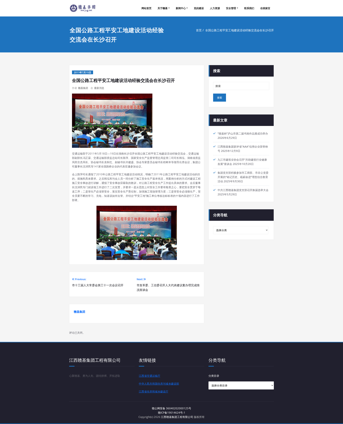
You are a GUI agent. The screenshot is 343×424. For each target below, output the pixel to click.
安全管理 (231, 8)
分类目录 (213, 375)
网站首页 (146, 8)
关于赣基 (163, 8)
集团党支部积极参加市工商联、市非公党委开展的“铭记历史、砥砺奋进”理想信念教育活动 (243, 177)
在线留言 (265, 8)
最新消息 (99, 88)
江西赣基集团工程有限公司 (177, 417)
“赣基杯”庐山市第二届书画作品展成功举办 (243, 133)
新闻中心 (181, 8)
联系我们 (249, 8)
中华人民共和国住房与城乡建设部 (159, 383)
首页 (199, 30)
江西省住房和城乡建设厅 (153, 391)
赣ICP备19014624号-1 (171, 412)
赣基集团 (83, 88)
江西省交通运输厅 (149, 375)
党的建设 (199, 8)
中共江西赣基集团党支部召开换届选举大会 (243, 190)
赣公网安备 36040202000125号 (171, 408)
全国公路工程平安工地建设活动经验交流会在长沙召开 (239, 30)
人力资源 (215, 8)
